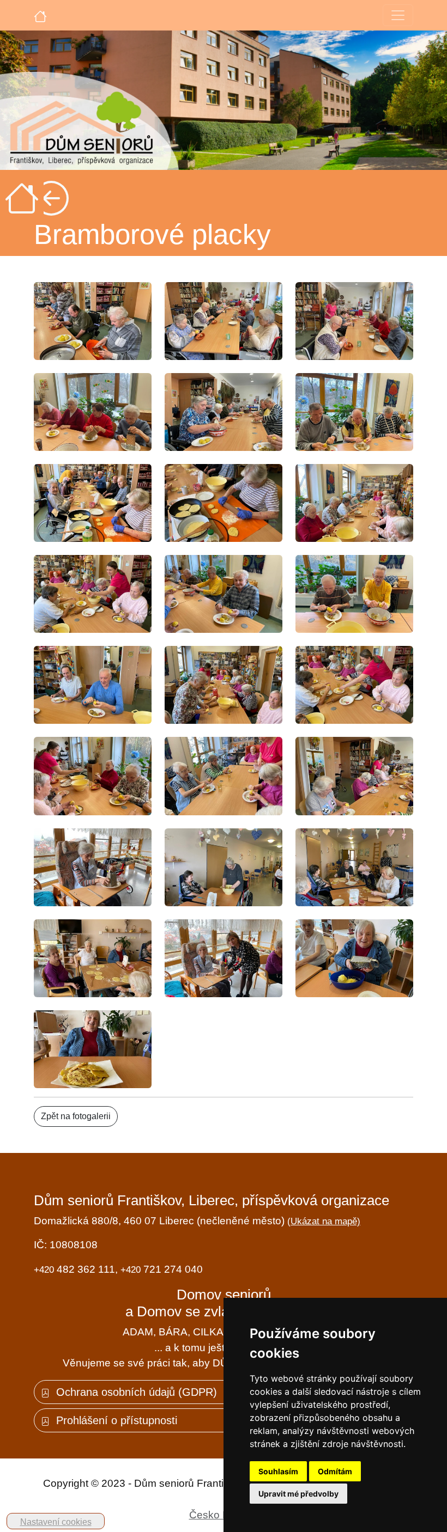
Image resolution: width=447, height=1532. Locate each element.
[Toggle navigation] (398, 15)
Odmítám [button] (335, 1471)
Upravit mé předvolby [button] (298, 1493)
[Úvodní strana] (40, 15)
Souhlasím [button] (278, 1471)
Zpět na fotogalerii (76, 1116)
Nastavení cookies (56, 1522)
